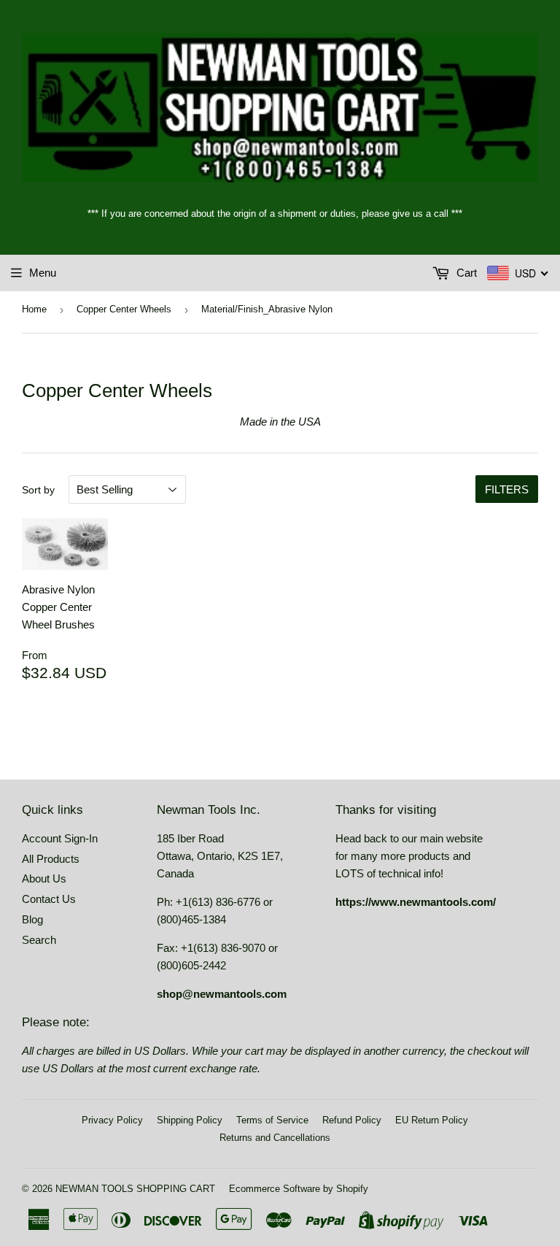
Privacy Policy (112, 1120)
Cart (465, 272)
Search (39, 940)
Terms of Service (272, 1120)
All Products (50, 859)
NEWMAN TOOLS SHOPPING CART (135, 1188)
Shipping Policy (189, 1120)
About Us (44, 878)
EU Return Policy (431, 1120)
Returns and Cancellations (274, 1137)
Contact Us (49, 899)
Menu (42, 272)
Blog (32, 919)
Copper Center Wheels (124, 309)
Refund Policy (351, 1120)
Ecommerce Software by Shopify (298, 1188)
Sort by (38, 490)
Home (34, 309)
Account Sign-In (60, 838)
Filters (507, 489)
